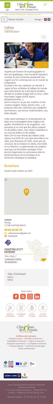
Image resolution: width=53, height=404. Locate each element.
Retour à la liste (16, 19)
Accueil (6, 14)
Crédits (43, 397)
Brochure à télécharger (10, 315)
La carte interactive (43, 315)
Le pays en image (32, 315)
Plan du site (31, 397)
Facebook (12, 236)
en (7, 10)
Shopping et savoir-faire (34, 14)
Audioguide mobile (21, 315)
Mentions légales (15, 397)
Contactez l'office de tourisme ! (13, 260)
